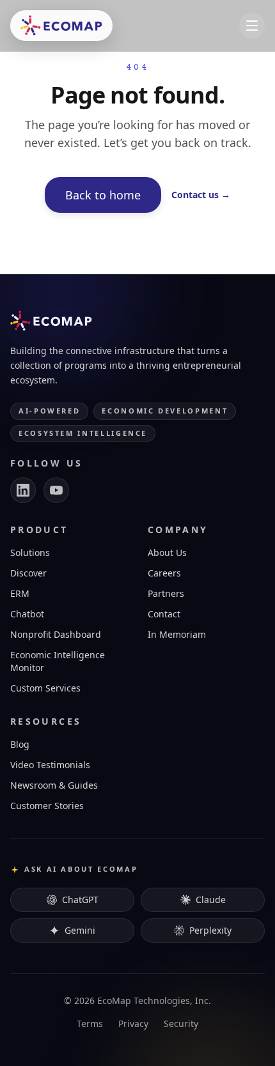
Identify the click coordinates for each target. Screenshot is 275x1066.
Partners (166, 593)
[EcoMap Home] (61, 25)
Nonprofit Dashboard (55, 634)
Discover (28, 573)
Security (181, 1023)
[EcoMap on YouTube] (56, 490)
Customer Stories (47, 806)
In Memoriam (177, 634)
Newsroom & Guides (54, 785)
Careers (164, 573)
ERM (19, 593)
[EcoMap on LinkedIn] (23, 490)
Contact (164, 614)
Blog (19, 744)
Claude (211, 899)
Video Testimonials (50, 765)
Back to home (103, 195)
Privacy (133, 1023)
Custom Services (45, 688)
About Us (167, 552)
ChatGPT (80, 899)
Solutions (30, 552)
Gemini (80, 930)
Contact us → (200, 195)
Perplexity (210, 930)
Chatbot (27, 614)
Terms (90, 1023)
